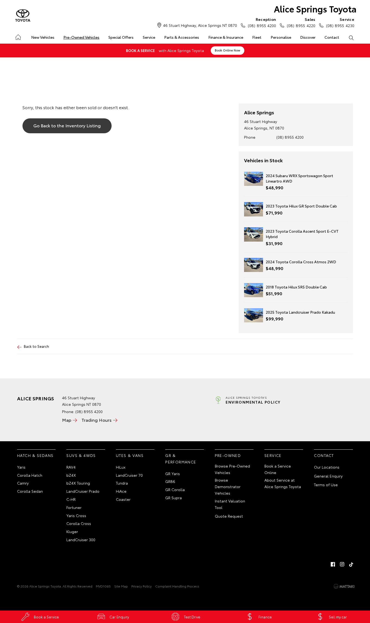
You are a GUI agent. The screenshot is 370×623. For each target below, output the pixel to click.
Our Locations (326, 467)
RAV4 (71, 467)
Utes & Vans (130, 455)
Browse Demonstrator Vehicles (228, 486)
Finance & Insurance (225, 37)
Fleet (256, 37)
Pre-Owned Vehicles (81, 37)
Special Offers (121, 37)
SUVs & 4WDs (81, 455)
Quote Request (229, 516)
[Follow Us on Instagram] (342, 564)
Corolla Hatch (29, 475)
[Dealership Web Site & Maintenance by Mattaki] (344, 586)
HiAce (121, 491)
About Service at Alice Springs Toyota (282, 483)
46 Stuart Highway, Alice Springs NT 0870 (200, 25)
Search (351, 37)
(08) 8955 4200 (262, 22)
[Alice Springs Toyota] (22, 15)
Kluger (72, 531)
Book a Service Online (277, 469)
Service (149, 37)
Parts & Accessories (181, 37)
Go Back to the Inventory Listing (67, 125)
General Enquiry (328, 476)
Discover (308, 37)
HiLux (120, 467)
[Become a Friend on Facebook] (333, 564)
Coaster (123, 499)
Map (66, 420)
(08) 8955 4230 (340, 22)
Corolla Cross (78, 523)
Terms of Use (326, 484)
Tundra (122, 483)
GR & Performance (180, 459)
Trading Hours (97, 420)
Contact (331, 37)
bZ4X (71, 475)
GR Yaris (172, 473)
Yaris (21, 467)
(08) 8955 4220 (301, 22)
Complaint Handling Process (177, 586)
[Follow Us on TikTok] (351, 564)
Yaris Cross (76, 515)
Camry (23, 483)
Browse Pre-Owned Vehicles (232, 469)
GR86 (170, 481)
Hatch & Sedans (35, 455)
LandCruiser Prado (82, 491)
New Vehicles (42, 37)
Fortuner (74, 507)
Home (18, 36)
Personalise (281, 37)
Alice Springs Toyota (315, 8)
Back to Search (36, 346)
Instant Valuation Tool (230, 504)
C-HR (71, 499)
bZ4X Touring (78, 483)
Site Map (121, 586)
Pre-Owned (228, 455)
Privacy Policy (141, 586)
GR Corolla (175, 489)
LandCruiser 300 (80, 539)
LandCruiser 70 (129, 475)
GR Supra (173, 497)
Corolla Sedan (30, 491)
